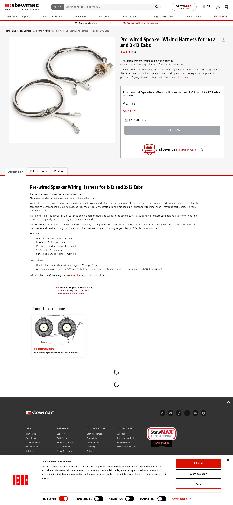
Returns (90, 451)
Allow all (198, 463)
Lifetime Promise (94, 433)
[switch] (98, 498)
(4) (135, 52)
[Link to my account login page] (218, 7)
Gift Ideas (30, 451)
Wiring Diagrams (64, 451)
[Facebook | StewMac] (186, 413)
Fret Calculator (63, 446)
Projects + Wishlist (125, 438)
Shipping (91, 446)
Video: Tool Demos (65, 442)
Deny (198, 484)
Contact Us (92, 438)
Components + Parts (33, 31)
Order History (123, 442)
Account (121, 433)
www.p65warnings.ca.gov (71, 293)
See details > (201, 149)
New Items (31, 433)
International (93, 442)
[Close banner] (228, 460)
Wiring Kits (49, 31)
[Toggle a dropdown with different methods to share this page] (224, 40)
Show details (179, 498)
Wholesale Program (126, 446)
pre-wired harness (76, 275)
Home (7, 31)
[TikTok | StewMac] (178, 413)
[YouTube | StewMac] (170, 413)
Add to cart (172, 130)
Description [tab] (15, 172)
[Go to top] (228, 401)
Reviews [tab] (59, 171)
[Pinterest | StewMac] (195, 413)
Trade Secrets (63, 438)
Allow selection (198, 473)
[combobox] (106, 7)
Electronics (17, 31)
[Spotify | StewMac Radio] (203, 413)
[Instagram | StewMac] (162, 413)
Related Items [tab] (39, 171)
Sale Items (31, 438)
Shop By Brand (33, 446)
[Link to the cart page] (226, 7)
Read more (183, 77)
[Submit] (156, 7)
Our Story (61, 433)
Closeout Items (33, 442)
